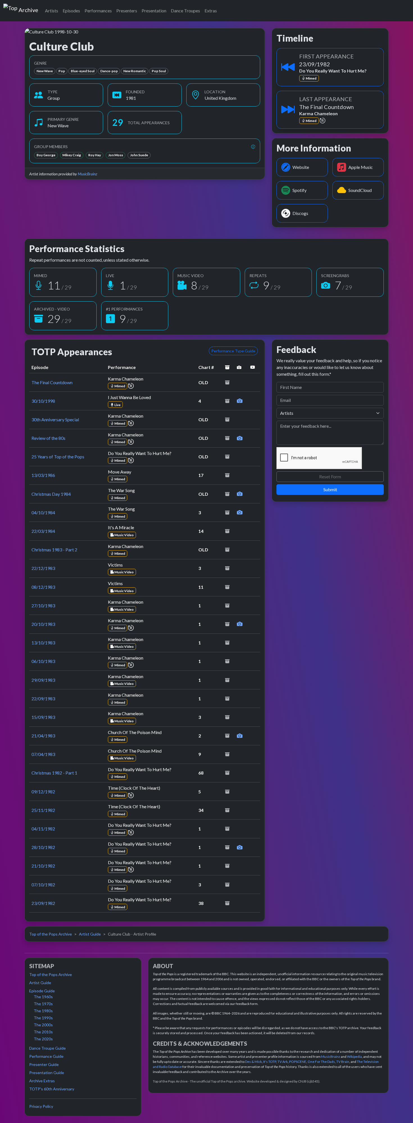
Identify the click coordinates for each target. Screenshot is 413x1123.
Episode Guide (42, 990)
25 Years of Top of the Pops (57, 456)
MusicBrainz (87, 173)
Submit (330, 489)
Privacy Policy (41, 1106)
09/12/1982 (43, 791)
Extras (211, 10)
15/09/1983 (43, 717)
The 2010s (43, 1031)
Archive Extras (42, 1080)
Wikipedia (354, 1056)
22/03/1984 (43, 531)
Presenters (126, 10)
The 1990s (43, 1017)
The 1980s (43, 1010)
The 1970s (43, 1003)
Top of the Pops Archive (50, 934)
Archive (28, 8)
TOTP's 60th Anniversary (51, 1088)
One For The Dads (321, 1061)
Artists (51, 10)
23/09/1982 (43, 903)
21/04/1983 (43, 735)
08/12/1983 (43, 587)
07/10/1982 (43, 884)
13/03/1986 (43, 475)
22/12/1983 (43, 568)
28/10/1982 (43, 847)
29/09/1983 (43, 680)
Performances (98, 10)
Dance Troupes (185, 10)
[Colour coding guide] (253, 146)
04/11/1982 (43, 828)
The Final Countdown (51, 382)
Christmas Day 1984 (51, 494)
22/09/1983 (43, 698)
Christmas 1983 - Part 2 (54, 549)
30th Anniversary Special (55, 419)
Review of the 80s (48, 438)
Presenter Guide (44, 1064)
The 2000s (43, 1024)
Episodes (71, 10)
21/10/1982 (43, 865)
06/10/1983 (43, 661)
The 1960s (43, 996)
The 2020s (43, 1038)
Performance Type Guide (233, 350)
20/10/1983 (43, 624)
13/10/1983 (43, 642)
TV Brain (342, 1061)
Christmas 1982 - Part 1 (54, 772)
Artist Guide (90, 934)
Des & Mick (253, 1061)
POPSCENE (297, 1061)
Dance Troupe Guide (47, 1048)
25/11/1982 (43, 810)
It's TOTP (269, 1061)
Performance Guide (46, 1056)
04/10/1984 (43, 512)
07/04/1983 (43, 754)
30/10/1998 (43, 401)
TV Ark (283, 1061)
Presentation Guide (46, 1072)
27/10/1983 (43, 605)
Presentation (154, 10)
